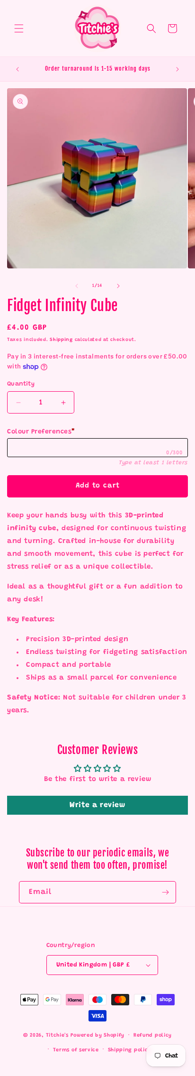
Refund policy (152, 1035)
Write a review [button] (97, 805)
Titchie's (57, 1035)
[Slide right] (118, 286)
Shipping (61, 340)
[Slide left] (76, 286)
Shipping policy (129, 1050)
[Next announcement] (177, 69)
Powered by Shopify (98, 1035)
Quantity (21, 384)
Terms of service (76, 1050)
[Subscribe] (165, 892)
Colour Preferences (41, 432)
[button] (19, 28)
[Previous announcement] (17, 69)
